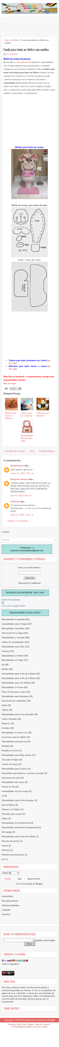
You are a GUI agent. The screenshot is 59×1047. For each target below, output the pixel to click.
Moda (4, 705)
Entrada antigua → (47, 451)
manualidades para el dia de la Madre (19, 674)
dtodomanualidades (10, 905)
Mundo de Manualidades (11, 600)
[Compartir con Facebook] (20, 388)
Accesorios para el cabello (14, 737)
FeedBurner (35, 583)
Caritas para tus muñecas (27, 414)
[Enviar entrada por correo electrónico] (5, 388)
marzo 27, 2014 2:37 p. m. (22, 473)
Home (7, 40)
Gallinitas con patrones (43, 414)
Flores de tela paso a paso (14, 692)
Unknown (15, 501)
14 (3, 796)
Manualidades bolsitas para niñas (27, 438)
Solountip (6, 914)
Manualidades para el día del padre (18, 714)
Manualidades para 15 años (14, 769)
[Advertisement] (27, 26)
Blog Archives (34, 879)
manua (5, 845)
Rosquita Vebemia (19, 479)
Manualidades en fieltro (12, 656)
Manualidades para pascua (14, 741)
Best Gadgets (42, 1027)
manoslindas (7, 896)
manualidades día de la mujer (15, 791)
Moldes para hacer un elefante (10, 416)
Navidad (5, 746)
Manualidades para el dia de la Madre (19, 836)
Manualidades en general (13, 619)
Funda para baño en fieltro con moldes (26, 49)
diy (3, 664)
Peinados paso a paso (12, 814)
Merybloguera (17, 465)
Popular (7, 879)
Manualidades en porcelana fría (16, 823)
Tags (19, 879)
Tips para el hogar (10, 759)
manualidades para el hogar (14, 624)
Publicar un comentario (17, 521)
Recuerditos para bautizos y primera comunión (23, 773)
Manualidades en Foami (12, 687)
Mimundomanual (27, 1020)
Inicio (32, 451)
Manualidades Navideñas (13, 628)
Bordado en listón (10, 750)
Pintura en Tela (8, 787)
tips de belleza (8, 805)
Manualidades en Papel (12, 660)
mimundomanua (23, 62)
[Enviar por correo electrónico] (11, 388)
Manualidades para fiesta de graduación (20, 827)
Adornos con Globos (11, 809)
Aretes (5, 818)
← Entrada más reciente (14, 451)
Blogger (39, 884)
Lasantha (46, 1024)
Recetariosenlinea (10, 901)
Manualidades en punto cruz (14, 732)
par (3, 859)
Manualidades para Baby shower (16, 755)
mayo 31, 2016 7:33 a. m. (22, 515)
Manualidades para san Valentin (16, 683)
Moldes (15, 40)
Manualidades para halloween (15, 696)
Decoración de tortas (11, 778)
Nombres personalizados (13, 855)
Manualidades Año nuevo (13, 782)
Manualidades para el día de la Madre (19, 678)
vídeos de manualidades (13, 642)
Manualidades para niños (13, 646)
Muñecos (6, 723)
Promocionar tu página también (13, 606)
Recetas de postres (11, 841)
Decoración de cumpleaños (14, 701)
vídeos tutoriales (9, 719)
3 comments (12, 54)
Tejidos (5, 710)
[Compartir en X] (17, 388)
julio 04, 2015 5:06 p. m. (21, 495)
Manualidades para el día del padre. (18, 800)
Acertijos (6, 728)
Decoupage (7, 832)
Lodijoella (6, 910)
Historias (6, 850)
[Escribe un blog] (14, 388)
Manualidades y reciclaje (13, 637)
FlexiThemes (22, 1024)
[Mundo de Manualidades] (3, 603)
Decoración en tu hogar (12, 633)
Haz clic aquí (9, 383)
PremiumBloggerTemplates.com (23, 1027)
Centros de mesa (9, 764)
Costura (5, 651)
